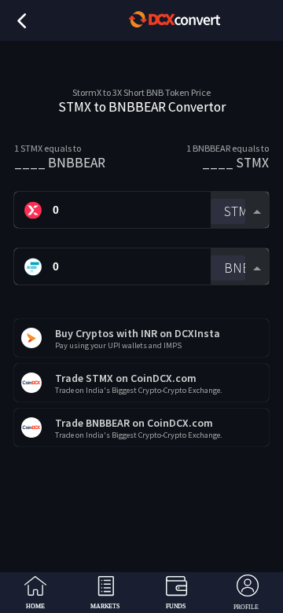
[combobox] (240, 210)
